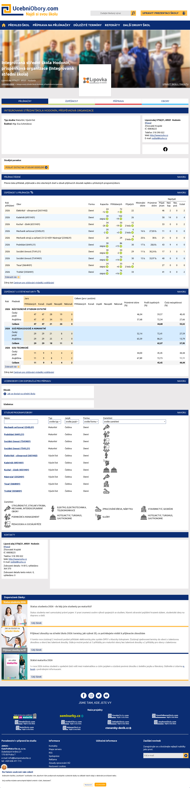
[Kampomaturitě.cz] (25, 716)
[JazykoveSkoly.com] (165, 722)
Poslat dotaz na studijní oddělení (25, 167)
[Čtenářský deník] (118, 728)
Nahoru (181, 177)
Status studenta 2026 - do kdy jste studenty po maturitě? (61, 606)
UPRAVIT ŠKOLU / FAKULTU (175, 84)
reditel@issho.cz (159, 138)
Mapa (148, 123)
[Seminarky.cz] (71, 716)
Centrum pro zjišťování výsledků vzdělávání (34, 282)
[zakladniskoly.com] (118, 722)
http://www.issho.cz (159, 135)
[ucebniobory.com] (72, 722)
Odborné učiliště (8, 84)
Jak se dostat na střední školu (21, 394)
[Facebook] (165, 149)
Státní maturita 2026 (41, 660)
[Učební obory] (4, 25)
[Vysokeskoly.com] (118, 716)
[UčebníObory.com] (30, 10)
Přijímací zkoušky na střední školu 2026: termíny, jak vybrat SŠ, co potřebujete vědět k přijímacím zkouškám (87, 633)
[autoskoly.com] (25, 728)
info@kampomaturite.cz (19, 758)
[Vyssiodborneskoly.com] (165, 716)
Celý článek (36, 623)
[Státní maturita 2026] (14, 666)
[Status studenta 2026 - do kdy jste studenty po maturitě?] (14, 613)
